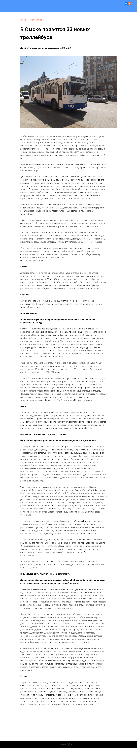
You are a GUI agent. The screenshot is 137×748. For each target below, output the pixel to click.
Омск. (23, 19)
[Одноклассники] (129, 3)
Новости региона (35, 19)
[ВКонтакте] (126, 3)
